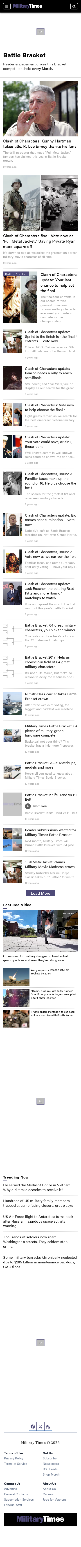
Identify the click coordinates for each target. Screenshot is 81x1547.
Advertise (10, 1488)
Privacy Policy (13, 1458)
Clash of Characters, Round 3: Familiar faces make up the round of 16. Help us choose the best (50, 480)
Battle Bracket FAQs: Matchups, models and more (50, 765)
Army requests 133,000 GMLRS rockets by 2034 (50, 972)
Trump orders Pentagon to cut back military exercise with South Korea (52, 1013)
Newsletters (51, 1463)
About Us (49, 1488)
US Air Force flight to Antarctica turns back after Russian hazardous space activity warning (38, 1221)
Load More (40, 893)
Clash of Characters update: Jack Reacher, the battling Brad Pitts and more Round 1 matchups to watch (49, 590)
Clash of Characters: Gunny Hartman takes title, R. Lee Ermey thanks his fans (39, 143)
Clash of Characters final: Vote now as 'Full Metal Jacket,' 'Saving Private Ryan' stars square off (39, 241)
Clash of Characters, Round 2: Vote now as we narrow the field (50, 554)
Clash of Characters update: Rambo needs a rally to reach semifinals (48, 373)
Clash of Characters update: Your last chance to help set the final (58, 282)
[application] (40, 931)
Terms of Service (15, 1463)
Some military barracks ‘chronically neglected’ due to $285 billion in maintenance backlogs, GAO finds (40, 1262)
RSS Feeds (50, 1469)
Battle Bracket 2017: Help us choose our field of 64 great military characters (47, 662)
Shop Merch (51, 1474)
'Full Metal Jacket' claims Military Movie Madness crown (50, 864)
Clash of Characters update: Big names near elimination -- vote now (50, 520)
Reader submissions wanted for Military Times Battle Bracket (50, 832)
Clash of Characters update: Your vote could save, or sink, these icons (48, 441)
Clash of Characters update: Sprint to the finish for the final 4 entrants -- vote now (51, 336)
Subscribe (49, 1458)
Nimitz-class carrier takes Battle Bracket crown (51, 696)
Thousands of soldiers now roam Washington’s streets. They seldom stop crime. (35, 1241)
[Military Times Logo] (27, 6)
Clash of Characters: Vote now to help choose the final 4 (49, 407)
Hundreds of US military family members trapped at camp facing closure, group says (38, 1203)
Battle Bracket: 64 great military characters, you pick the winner (50, 627)
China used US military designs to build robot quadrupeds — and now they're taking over (35, 958)
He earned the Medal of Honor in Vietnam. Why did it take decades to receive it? (37, 1187)
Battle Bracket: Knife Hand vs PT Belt (51, 797)
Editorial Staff (13, 1504)
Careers (48, 1494)
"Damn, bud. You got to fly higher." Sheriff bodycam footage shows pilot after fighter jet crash (53, 994)
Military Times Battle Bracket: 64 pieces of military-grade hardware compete (51, 730)
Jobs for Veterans (55, 1499)
